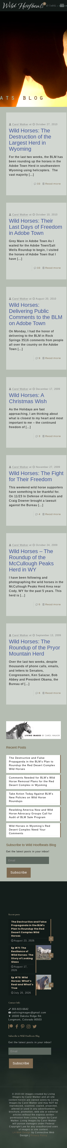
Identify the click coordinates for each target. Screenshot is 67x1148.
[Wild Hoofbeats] (35, 5)
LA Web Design (22, 1132)
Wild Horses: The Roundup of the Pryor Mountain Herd (34, 648)
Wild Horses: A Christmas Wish (28, 398)
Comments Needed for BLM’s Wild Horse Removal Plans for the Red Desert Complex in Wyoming (32, 781)
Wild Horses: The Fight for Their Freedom (36, 476)
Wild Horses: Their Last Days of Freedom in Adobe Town (35, 227)
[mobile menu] (62, 5)
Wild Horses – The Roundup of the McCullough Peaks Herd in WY (31, 560)
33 (38, 183)
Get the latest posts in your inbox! (27, 851)
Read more (53, 183)
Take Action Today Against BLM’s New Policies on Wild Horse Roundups (31, 797)
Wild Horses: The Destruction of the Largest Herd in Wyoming (30, 140)
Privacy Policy (39, 1135)
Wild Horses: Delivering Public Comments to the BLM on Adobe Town (35, 314)
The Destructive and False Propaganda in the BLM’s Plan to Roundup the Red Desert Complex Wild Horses (32, 763)
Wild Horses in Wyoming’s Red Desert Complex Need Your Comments (29, 829)
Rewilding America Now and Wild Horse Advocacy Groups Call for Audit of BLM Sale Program (31, 813)
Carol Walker (20, 124)
